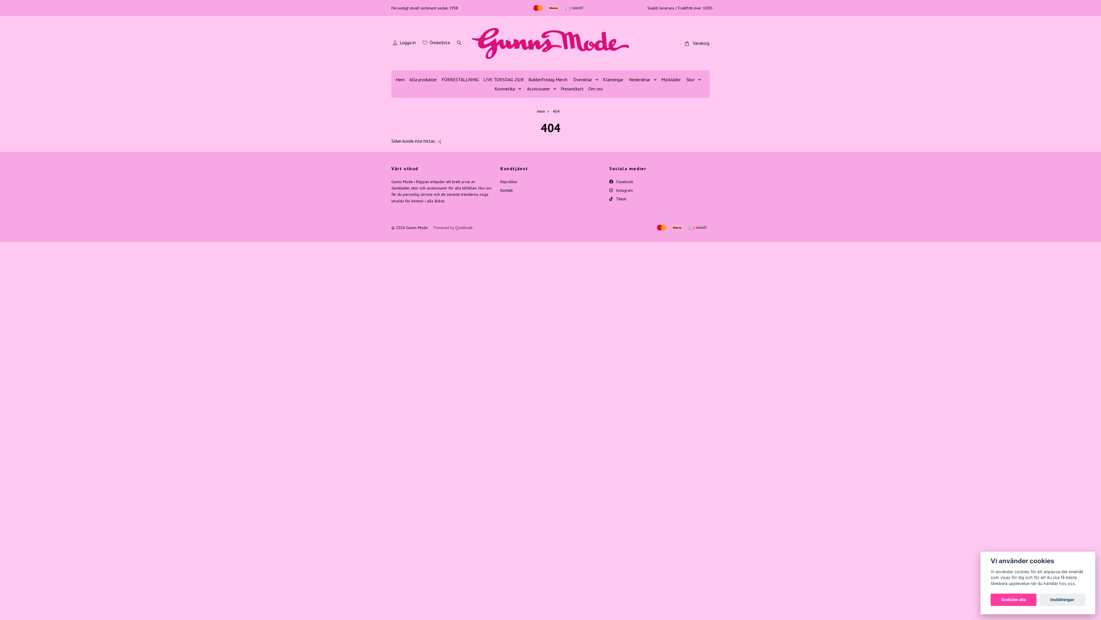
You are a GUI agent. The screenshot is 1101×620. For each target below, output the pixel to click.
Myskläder (671, 79)
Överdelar (582, 79)
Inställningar (1062, 599)
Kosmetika (505, 89)
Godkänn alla (1013, 599)
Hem (400, 79)
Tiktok (620, 199)
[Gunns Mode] (550, 43)
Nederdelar (639, 79)
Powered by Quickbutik (453, 227)
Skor (690, 79)
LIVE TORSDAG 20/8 (503, 79)
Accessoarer (538, 89)
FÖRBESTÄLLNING (460, 79)
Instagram (624, 190)
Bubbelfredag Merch (547, 79)
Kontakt (506, 190)
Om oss (595, 89)
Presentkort (572, 89)
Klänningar (613, 79)
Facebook (624, 181)
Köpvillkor (509, 181)
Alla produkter (423, 79)
